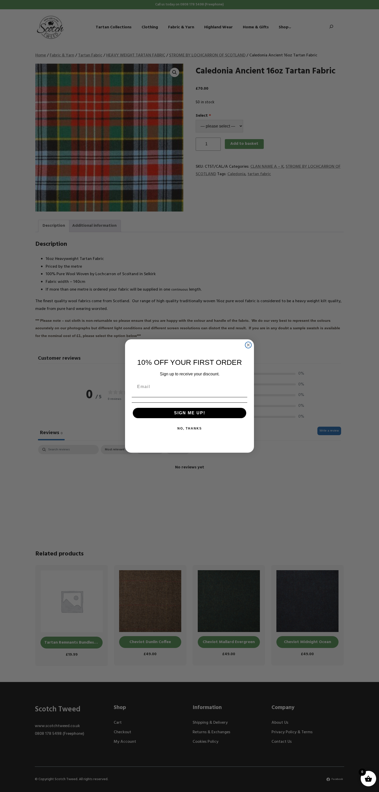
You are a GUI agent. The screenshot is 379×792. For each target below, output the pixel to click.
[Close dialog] (248, 345)
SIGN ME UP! (189, 413)
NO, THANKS (189, 428)
